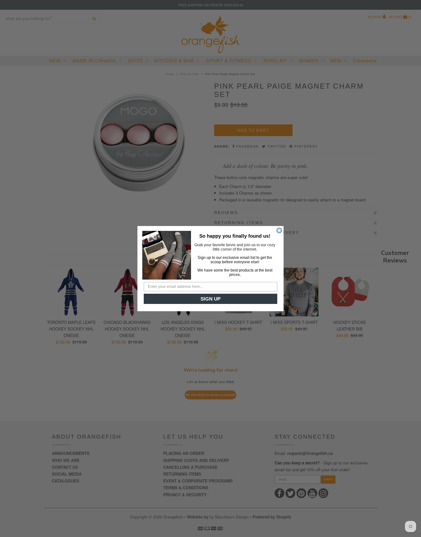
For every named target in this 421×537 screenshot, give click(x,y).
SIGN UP (210, 298)
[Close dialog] (279, 230)
